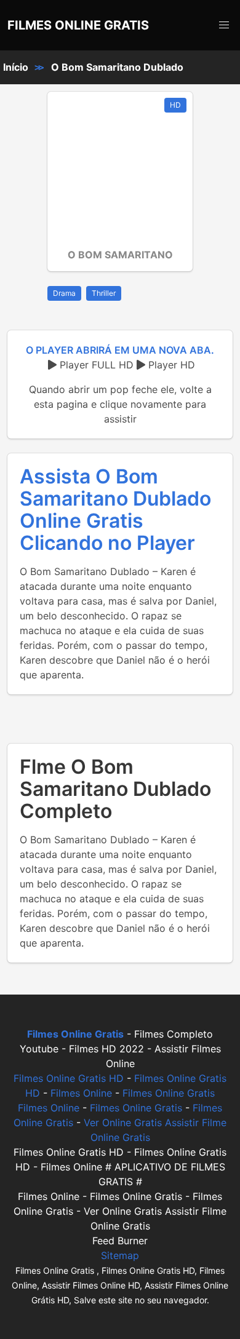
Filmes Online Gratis (168, 1093)
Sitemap (120, 1255)
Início (15, 67)
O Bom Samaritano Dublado (117, 67)
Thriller (104, 293)
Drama (64, 293)
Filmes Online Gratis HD (69, 1078)
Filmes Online (81, 1093)
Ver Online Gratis (123, 1122)
